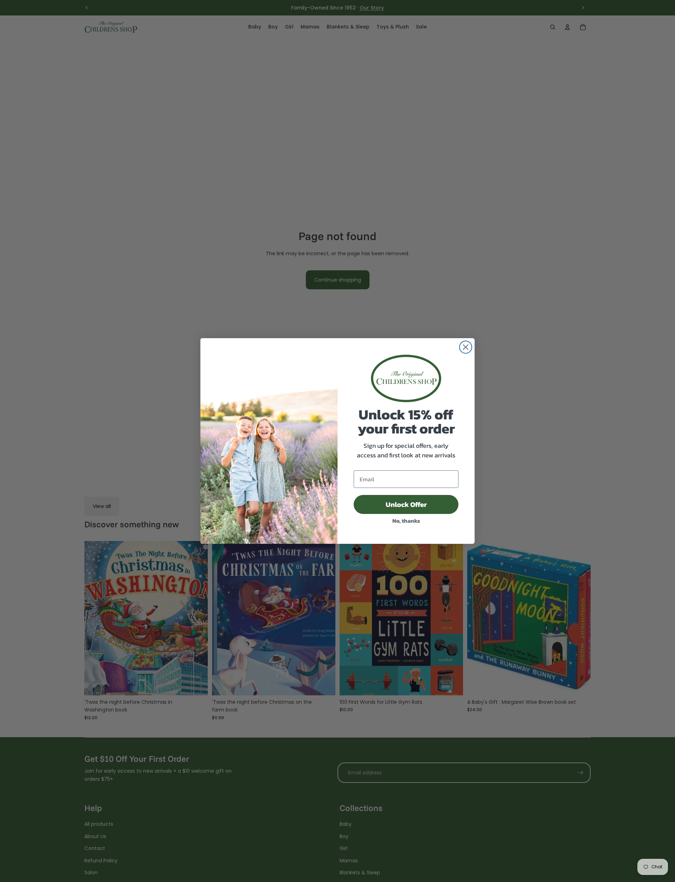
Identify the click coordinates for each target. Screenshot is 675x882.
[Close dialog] (465, 347)
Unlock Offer (406, 504)
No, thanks (406, 520)
